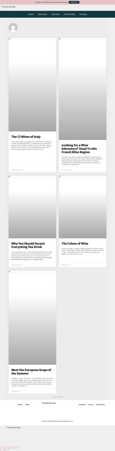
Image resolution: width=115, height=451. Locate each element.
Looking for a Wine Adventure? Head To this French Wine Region (79, 148)
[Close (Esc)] (2, 447)
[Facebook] (53, 418)
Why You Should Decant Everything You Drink (28, 245)
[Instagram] (80, 7)
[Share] (7, 447)
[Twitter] (94, 7)
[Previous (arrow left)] (2, 450)
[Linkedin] (90, 7)
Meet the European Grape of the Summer (31, 371)
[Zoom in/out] (16, 447)
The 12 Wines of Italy (26, 137)
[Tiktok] (99, 7)
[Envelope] (111, 7)
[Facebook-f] (85, 7)
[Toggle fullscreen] (12, 447)
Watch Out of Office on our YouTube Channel (51, 2)
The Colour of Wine (75, 243)
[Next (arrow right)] (7, 450)
